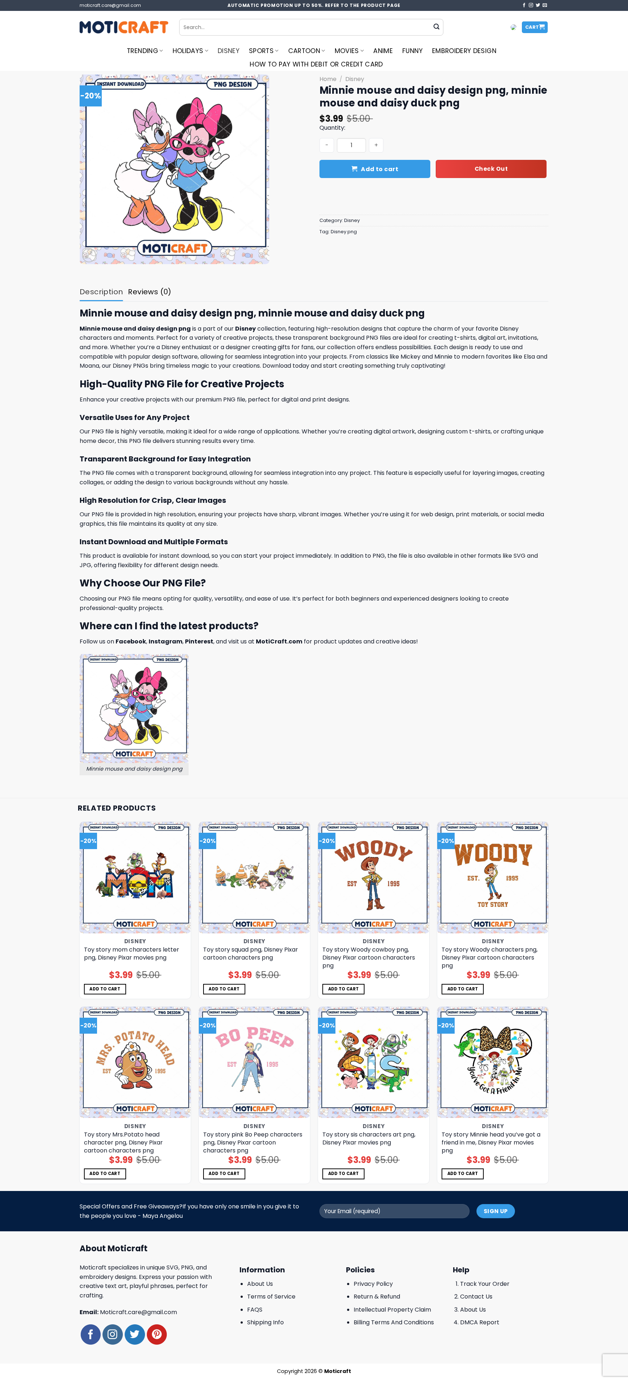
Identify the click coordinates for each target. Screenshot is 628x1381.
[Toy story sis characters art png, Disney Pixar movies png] (374, 1062)
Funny (412, 51)
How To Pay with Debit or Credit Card (316, 64)
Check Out (491, 169)
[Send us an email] (545, 5)
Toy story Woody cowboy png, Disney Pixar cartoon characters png (368, 958)
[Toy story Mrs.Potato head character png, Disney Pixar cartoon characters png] (135, 1062)
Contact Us (476, 1296)
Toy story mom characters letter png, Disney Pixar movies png (131, 954)
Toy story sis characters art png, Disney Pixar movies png (368, 1139)
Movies (347, 51)
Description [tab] (101, 292)
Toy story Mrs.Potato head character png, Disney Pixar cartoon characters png (123, 1143)
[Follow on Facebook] (524, 5)
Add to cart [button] (104, 989)
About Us (260, 1284)
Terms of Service (271, 1296)
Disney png (344, 232)
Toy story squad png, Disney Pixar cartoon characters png (250, 954)
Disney (228, 51)
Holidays (188, 51)
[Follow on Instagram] (531, 5)
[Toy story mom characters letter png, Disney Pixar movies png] (135, 877)
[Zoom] (89, 255)
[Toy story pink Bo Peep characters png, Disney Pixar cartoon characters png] (254, 1062)
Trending (142, 51)
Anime (383, 51)
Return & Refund (377, 1296)
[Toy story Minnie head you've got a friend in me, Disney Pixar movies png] (493, 1062)
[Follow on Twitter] (538, 5)
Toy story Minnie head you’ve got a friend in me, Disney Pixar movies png (491, 1143)
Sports (261, 51)
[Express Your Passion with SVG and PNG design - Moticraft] (124, 27)
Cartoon (304, 51)
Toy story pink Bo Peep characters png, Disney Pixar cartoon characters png (252, 1143)
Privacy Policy (373, 1284)
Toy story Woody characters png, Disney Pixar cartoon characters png (490, 958)
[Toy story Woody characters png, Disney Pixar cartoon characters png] (493, 877)
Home (328, 79)
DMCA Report (479, 1322)
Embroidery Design (464, 51)
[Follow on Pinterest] (157, 1334)
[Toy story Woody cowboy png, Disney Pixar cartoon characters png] (374, 877)
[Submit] (436, 27)
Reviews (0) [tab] (149, 292)
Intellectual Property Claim (392, 1309)
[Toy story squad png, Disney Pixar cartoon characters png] (254, 877)
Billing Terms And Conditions (394, 1322)
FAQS (254, 1309)
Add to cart (379, 169)
